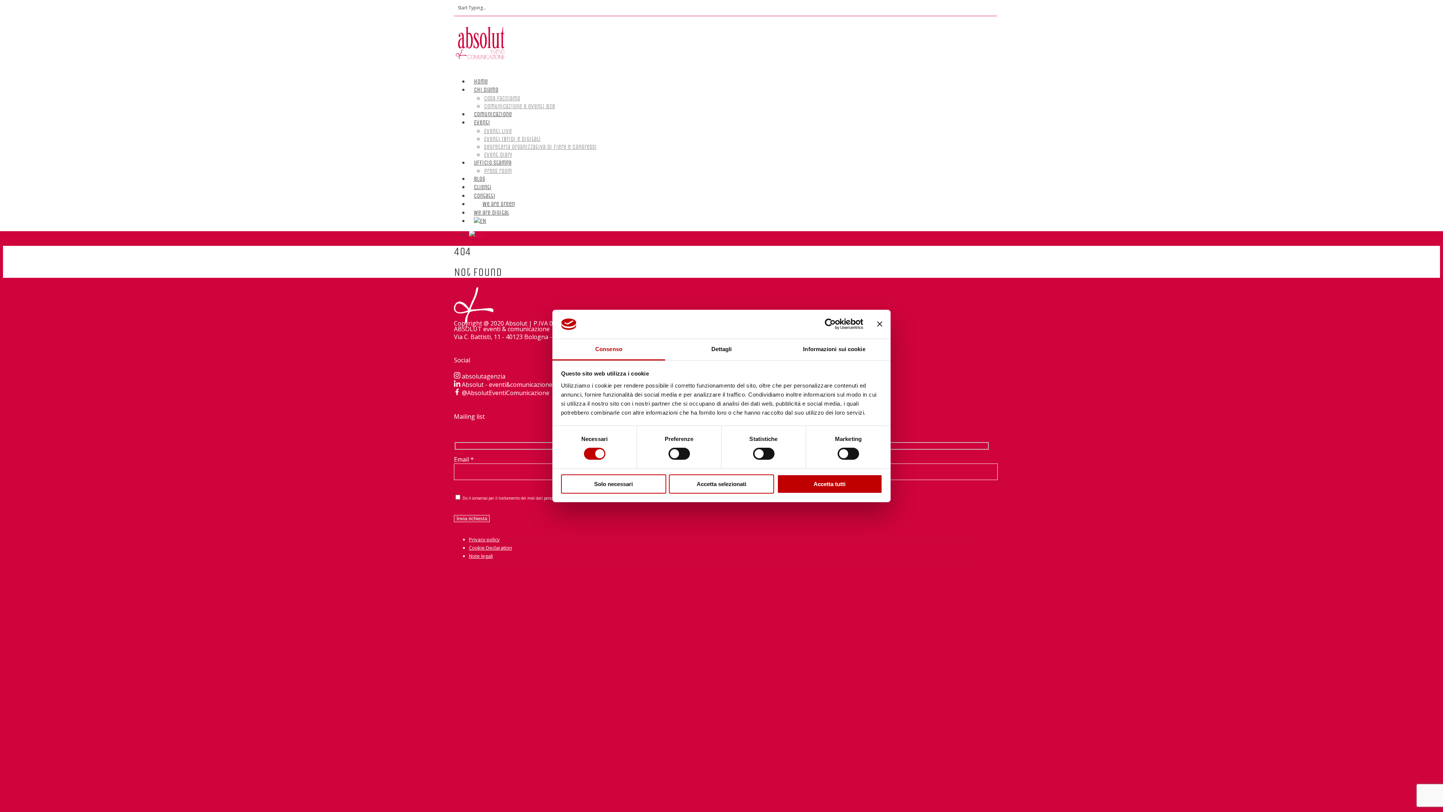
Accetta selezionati (721, 484)
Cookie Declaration (490, 547)
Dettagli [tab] (721, 349)
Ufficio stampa (492, 162)
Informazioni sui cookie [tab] (834, 349)
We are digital (491, 212)
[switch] (679, 454)
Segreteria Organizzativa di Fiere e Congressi (540, 146)
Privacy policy (484, 539)
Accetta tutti (830, 484)
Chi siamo (486, 89)
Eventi (482, 122)
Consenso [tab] (608, 349)
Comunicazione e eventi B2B (519, 106)
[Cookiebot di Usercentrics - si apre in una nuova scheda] (830, 324)
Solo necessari (613, 484)
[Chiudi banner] (879, 324)
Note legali (481, 556)
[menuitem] (480, 213)
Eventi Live (498, 131)
